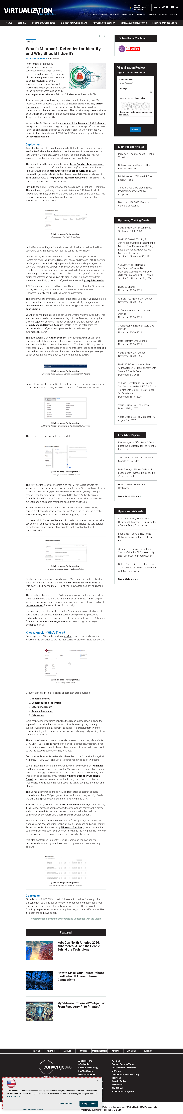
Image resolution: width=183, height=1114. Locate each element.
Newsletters (128, 14)
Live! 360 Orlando (127, 286)
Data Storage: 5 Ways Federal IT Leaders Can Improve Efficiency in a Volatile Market (136, 473)
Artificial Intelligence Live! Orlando (135, 298)
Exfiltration (37, 715)
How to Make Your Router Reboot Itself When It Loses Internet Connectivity (80, 976)
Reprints (115, 1051)
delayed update (34, 305)
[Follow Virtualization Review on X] (159, 7)
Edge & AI (22, 23)
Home (95, 14)
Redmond (116, 1078)
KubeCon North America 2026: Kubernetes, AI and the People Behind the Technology (78, 946)
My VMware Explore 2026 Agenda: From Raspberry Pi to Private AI (81, 1004)
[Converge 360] (55, 1067)
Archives (67, 1051)
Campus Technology (88, 1068)
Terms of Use (119, 1107)
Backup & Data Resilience (164, 23)
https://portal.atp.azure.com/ (86, 164)
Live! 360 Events (85, 1071)
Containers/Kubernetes (43, 23)
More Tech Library (128, 496)
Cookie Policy (13, 1096)
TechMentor (117, 1085)
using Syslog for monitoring (81, 582)
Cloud (9, 23)
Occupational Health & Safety (125, 1074)
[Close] (98, 1080)
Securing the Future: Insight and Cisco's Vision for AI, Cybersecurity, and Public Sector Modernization (136, 552)
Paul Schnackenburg (37, 58)
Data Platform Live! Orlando (132, 340)
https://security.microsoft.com (67, 177)
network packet (34, 605)
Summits (163, 14)
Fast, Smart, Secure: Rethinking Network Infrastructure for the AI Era (135, 537)
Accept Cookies (89, 1103)
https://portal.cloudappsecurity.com (70, 170)
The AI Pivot (117, 1088)
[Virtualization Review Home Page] (30, 12)
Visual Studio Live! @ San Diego (134, 227)
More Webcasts (127, 579)
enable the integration (52, 621)
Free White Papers (129, 435)
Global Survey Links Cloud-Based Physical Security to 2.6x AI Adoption (135, 191)
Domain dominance (42, 711)
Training (152, 14)
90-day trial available (37, 136)
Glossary (148, 1051)
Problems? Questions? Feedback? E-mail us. (101, 1110)
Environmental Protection (124, 1068)
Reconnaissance (40, 698)
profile (67, 636)
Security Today (119, 1081)
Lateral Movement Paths (74, 804)
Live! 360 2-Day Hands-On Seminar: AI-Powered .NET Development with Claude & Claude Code (137, 368)
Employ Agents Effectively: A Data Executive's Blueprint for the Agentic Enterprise (137, 446)
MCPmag (116, 1071)
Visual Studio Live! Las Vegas (133, 405)
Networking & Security (104, 23)
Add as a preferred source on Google (142, 8)
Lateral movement (41, 706)
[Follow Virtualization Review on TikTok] (163, 7)
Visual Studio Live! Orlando (132, 352)
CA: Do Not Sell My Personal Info (141, 1107)
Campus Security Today (123, 1064)
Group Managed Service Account (44, 325)
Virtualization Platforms (134, 23)
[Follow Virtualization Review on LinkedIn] (155, 7)
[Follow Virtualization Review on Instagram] (167, 7)
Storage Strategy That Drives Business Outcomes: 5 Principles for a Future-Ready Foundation (137, 522)
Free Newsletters (99, 1051)
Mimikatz (98, 765)
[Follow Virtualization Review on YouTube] (172, 7)
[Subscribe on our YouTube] (127, 51)
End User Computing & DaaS (74, 23)
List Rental (131, 1051)
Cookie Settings (65, 1103)
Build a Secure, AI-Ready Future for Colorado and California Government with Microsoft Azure (137, 567)
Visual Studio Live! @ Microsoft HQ (136, 416)
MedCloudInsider (86, 1074)
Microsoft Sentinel (71, 827)
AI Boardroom (85, 1061)
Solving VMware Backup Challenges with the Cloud (66, 918)
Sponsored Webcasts (130, 511)
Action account (57, 337)
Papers (104, 14)
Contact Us (35, 1051)
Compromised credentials (46, 702)
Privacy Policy (139, 98)
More (172, 14)
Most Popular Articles (131, 146)
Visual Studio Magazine (123, 1091)
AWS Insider (84, 1064)
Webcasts (114, 14)
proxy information (94, 280)
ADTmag (116, 1061)
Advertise (141, 14)
